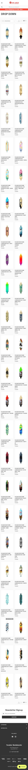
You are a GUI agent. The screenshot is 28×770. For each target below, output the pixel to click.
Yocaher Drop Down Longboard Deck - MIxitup (21, 665)
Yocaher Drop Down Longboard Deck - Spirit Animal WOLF (20, 300)
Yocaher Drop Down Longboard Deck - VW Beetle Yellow (19, 74)
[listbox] (10, 21)
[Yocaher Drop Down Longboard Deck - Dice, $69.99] (7, 260)
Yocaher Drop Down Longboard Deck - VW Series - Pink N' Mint (19, 187)
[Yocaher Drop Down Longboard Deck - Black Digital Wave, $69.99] (21, 599)
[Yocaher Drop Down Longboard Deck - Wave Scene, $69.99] (7, 344)
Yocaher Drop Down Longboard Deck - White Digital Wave (6, 611)
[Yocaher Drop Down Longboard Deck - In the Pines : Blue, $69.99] (21, 458)
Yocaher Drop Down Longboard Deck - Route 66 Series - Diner (6, 526)
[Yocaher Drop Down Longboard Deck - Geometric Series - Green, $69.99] (7, 175)
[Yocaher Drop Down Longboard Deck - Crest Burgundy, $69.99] (7, 231)
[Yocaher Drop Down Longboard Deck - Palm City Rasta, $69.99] (21, 344)
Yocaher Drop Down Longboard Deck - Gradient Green (5, 300)
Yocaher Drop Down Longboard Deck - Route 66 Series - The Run (20, 526)
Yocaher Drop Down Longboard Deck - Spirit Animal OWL (20, 328)
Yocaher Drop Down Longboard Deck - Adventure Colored (5, 130)
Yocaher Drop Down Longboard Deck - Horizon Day (5, 159)
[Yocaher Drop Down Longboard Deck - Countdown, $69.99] (7, 429)
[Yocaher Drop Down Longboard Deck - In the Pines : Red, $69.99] (7, 458)
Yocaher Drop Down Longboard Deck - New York (20, 555)
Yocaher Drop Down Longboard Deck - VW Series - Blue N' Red (6, 215)
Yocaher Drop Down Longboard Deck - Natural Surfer (5, 583)
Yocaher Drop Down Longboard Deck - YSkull (7, 694)
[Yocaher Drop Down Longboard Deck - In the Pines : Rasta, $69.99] (7, 486)
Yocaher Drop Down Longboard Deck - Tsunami (19, 243)
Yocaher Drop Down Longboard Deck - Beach (6, 665)
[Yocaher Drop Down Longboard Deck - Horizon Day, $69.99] (7, 146)
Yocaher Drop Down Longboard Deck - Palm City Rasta (20, 357)
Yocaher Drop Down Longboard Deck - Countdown (5, 442)
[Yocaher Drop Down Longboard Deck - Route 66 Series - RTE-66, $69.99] (21, 486)
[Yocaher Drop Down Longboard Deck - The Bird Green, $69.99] (21, 373)
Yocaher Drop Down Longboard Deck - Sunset (21, 639)
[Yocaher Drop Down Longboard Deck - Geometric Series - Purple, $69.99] (21, 146)
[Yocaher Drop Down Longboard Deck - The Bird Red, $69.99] (7, 401)
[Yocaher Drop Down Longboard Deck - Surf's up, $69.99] (21, 429)
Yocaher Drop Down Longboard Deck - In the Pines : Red (6, 470)
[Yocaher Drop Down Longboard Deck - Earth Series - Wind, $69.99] (7, 61)
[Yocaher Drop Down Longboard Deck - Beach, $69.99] (7, 654)
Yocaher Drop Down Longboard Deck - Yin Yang (7, 639)
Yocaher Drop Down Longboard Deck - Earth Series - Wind (6, 74)
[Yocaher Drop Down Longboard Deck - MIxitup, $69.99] (21, 654)
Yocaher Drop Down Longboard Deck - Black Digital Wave (20, 611)
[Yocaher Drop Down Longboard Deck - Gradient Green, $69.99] (7, 288)
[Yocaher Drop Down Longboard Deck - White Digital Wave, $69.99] (7, 599)
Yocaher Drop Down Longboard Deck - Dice (6, 271)
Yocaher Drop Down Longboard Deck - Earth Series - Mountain (20, 45)
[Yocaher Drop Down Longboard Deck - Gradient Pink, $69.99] (21, 260)
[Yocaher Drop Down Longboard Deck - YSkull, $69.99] (7, 683)
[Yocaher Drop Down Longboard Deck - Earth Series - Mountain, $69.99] (21, 33)
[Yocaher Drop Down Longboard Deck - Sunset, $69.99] (21, 627)
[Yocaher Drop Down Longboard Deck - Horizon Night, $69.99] (21, 118)
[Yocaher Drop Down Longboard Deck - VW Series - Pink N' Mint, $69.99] (21, 175)
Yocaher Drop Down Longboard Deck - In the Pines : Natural (6, 385)
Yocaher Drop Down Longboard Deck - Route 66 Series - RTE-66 (20, 498)
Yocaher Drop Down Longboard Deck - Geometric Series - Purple (21, 159)
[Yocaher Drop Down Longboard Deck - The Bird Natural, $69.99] (21, 401)
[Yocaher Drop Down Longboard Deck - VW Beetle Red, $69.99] (7, 90)
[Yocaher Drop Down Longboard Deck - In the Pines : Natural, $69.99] (7, 373)
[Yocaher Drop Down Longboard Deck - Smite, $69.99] (21, 683)
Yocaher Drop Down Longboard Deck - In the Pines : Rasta (6, 498)
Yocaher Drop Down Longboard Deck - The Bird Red (7, 413)
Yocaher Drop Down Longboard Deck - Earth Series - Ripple (6, 45)
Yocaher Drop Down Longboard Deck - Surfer (21, 582)
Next (24, 20)
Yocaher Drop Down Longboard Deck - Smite (20, 694)
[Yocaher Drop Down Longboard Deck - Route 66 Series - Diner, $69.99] (7, 514)
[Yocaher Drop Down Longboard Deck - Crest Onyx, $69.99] (21, 203)
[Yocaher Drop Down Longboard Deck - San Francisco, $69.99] (7, 543)
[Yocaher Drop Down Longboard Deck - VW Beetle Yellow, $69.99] (21, 61)
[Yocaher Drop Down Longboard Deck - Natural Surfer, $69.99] (7, 571)
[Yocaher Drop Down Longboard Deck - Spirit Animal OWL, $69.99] (21, 316)
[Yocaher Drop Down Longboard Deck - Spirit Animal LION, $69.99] (7, 316)
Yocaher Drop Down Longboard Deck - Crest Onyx (20, 215)
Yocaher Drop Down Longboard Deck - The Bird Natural (21, 413)
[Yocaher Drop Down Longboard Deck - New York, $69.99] (21, 543)
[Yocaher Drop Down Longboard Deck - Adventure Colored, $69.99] (7, 118)
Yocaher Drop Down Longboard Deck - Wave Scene (6, 357)
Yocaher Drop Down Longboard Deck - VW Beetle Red (6, 102)
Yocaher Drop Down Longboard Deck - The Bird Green (21, 385)
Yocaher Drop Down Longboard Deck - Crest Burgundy (6, 243)
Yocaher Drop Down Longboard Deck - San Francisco (6, 555)
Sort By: (3, 20)
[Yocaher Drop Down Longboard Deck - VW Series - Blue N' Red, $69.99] (7, 203)
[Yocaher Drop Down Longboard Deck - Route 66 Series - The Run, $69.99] (21, 514)
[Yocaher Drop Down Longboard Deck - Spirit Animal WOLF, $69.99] (21, 288)
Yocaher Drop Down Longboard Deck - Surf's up (20, 442)
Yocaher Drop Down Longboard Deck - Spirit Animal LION (6, 328)
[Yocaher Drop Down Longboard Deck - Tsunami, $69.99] (21, 231)
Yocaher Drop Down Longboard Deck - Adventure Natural (19, 102)
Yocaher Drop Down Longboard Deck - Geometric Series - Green (7, 187)
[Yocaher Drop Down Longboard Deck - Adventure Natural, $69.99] (21, 90)
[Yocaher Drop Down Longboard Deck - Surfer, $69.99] (21, 571)
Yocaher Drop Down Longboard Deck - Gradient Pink (19, 272)
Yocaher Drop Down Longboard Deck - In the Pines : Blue (20, 470)
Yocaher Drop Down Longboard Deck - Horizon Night (19, 130)
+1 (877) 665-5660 (15, 751)
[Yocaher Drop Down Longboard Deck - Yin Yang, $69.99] (7, 627)
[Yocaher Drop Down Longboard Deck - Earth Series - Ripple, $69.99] (7, 33)
